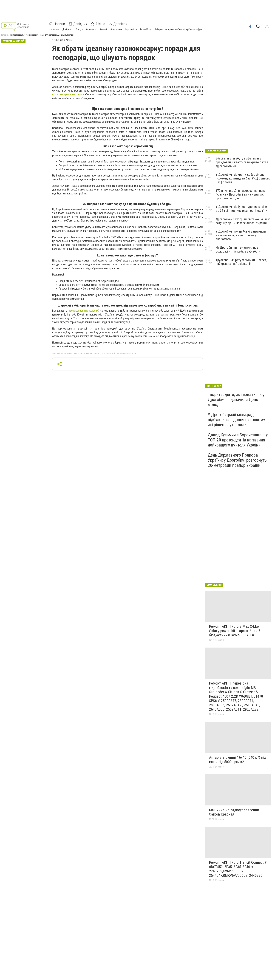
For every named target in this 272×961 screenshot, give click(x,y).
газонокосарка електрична (68, 94)
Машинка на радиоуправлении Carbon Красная (234, 812)
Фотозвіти (54, 29)
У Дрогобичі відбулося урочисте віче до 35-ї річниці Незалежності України (241, 208)
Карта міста (91, 29)
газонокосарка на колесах (83, 310)
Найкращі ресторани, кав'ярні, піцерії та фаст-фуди (178, 29)
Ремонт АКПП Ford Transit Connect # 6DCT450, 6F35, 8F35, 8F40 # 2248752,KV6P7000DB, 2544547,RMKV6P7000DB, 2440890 (238, 869)
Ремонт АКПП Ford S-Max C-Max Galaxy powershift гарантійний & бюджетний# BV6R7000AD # (235, 630)
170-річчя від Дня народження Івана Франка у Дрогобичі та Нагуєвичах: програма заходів (240, 194)
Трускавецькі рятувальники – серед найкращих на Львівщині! (241, 262)
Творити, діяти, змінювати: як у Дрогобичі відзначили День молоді (236, 399)
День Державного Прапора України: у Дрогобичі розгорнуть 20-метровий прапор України (237, 460)
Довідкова (67, 29)
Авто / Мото (145, 29)
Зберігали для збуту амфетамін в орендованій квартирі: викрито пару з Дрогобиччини (242, 162)
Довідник (80, 24)
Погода (79, 29)
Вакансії (103, 29)
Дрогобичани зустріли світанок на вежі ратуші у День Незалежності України (243, 221)
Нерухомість (131, 29)
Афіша (100, 24)
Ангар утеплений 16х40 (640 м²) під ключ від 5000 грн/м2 (237, 759)
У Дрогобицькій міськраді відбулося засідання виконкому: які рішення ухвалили (237, 419)
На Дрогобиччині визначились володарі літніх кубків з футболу (238, 249)
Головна (4, 35)
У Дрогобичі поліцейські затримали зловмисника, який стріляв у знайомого (241, 235)
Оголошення (116, 29)
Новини (59, 24)
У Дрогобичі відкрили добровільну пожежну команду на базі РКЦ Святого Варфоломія (243, 178)
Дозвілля (120, 24)
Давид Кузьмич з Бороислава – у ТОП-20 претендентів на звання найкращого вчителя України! (238, 440)
